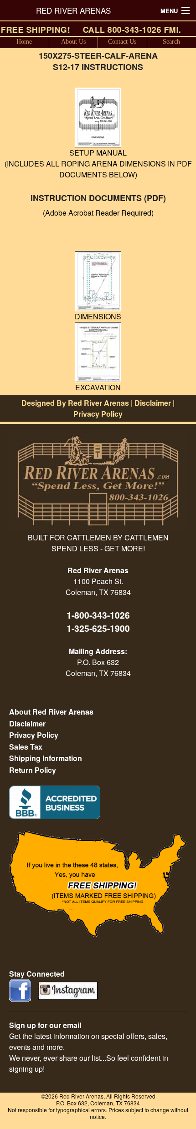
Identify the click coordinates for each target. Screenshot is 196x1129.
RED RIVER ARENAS (73, 10)
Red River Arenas (98, 403)
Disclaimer (152, 403)
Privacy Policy (98, 413)
